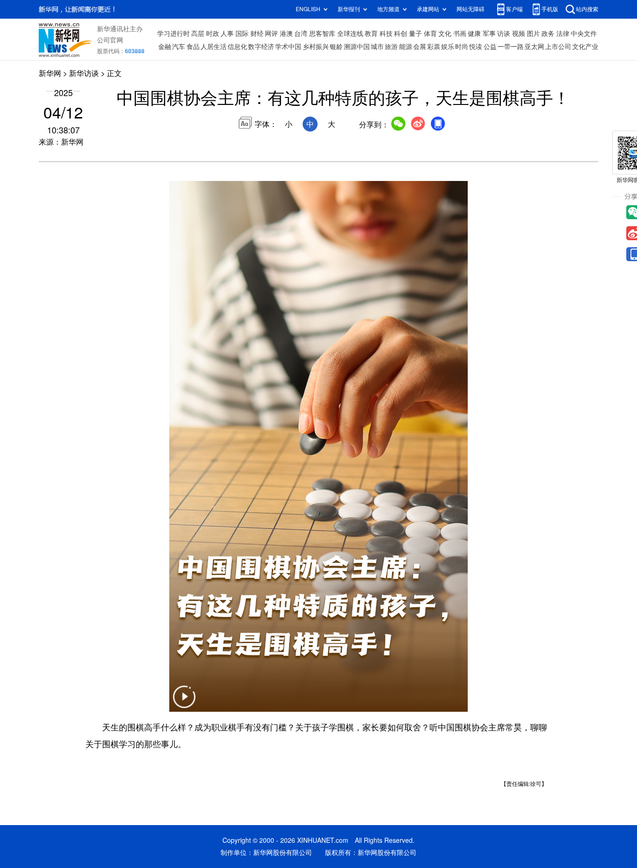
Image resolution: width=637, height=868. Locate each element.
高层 (197, 33)
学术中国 (288, 46)
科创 (400, 33)
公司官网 (110, 40)
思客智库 (322, 33)
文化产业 (585, 46)
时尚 (461, 46)
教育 (371, 33)
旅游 (391, 46)
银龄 (336, 46)
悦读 (475, 46)
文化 (444, 33)
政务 (547, 33)
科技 (386, 33)
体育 (430, 33)
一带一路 (511, 46)
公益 (490, 46)
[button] (184, 702)
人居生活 (214, 46)
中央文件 (584, 33)
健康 (474, 33)
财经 (256, 33)
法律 (562, 33)
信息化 (237, 46)
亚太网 (534, 46)
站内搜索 (587, 9)
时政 (212, 33)
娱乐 (447, 46)
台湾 (300, 33)
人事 (227, 33)
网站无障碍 (471, 9)
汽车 (178, 46)
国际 (242, 33)
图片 (533, 33)
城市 (377, 46)
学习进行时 (173, 33)
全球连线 (350, 33)
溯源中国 (357, 46)
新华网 (50, 73)
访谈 (503, 33)
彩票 (433, 46)
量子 (415, 33)
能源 (405, 46)
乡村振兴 (316, 46)
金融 (164, 46)
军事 (489, 33)
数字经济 (261, 46)
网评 (271, 33)
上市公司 (558, 46)
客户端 (514, 9)
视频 (518, 33)
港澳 (286, 33)
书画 (459, 33)
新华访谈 (84, 73)
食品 (193, 46)
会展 (419, 46)
